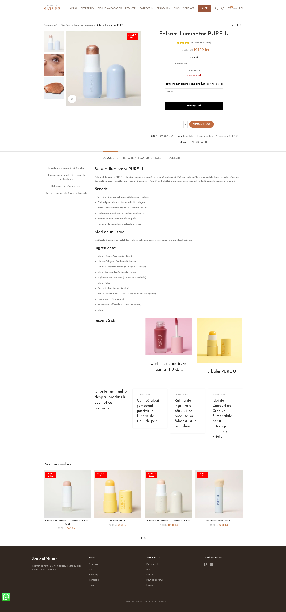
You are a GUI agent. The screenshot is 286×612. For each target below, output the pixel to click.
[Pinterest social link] (197, 142)
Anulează (195, 71)
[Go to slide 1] (141, 538)
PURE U (233, 136)
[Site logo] (52, 8)
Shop (92, 557)
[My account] (216, 8)
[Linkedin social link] (202, 142)
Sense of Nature (44, 558)
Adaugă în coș (201, 124)
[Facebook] (205, 564)
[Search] (223, 8)
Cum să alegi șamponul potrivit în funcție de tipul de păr (148, 411)
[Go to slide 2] (145, 538)
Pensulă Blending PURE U (219, 521)
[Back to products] (237, 25)
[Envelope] (211, 564)
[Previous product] (233, 25)
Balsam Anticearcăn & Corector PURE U (168, 521)
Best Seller (189, 136)
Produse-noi (221, 136)
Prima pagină (50, 25)
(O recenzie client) (201, 42)
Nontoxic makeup (83, 25)
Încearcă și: (104, 321)
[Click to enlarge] (72, 99)
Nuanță (193, 57)
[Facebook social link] (189, 142)
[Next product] (241, 25)
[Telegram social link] (206, 142)
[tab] (110, 156)
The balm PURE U (117, 521)
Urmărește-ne (213, 557)
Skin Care (66, 25)
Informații (153, 557)
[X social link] (193, 142)
